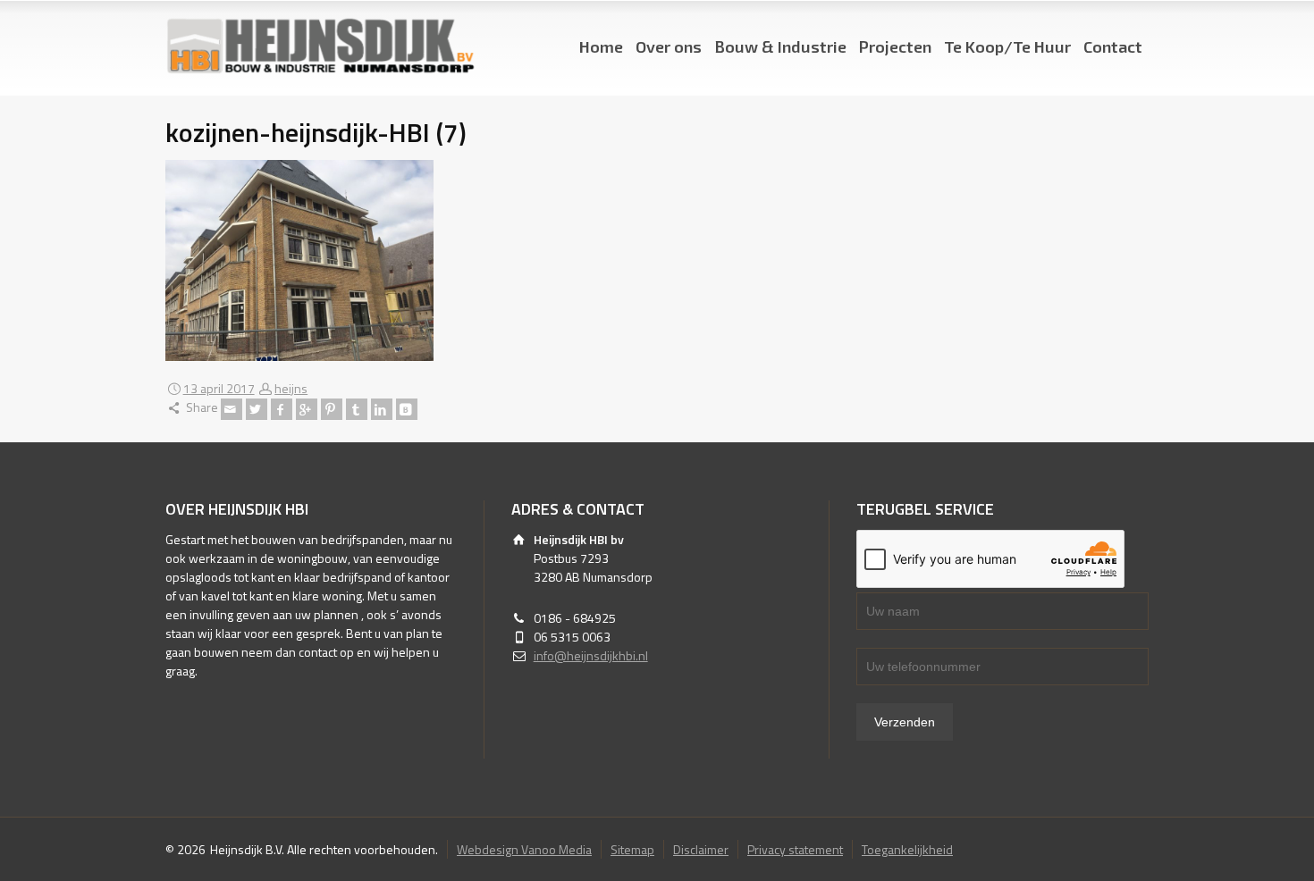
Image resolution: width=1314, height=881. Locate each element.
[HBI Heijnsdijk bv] (320, 47)
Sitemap (632, 849)
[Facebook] (281, 409)
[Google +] (306, 409)
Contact (1112, 46)
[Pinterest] (331, 409)
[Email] (231, 409)
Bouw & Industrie (780, 46)
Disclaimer (701, 849)
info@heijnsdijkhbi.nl (591, 655)
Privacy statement (795, 849)
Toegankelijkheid (907, 849)
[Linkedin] (381, 409)
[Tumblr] (356, 409)
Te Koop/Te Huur (1007, 46)
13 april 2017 (219, 388)
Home (601, 46)
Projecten (895, 46)
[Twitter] (256, 409)
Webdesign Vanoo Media (524, 849)
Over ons (669, 46)
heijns (290, 388)
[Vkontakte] (406, 409)
